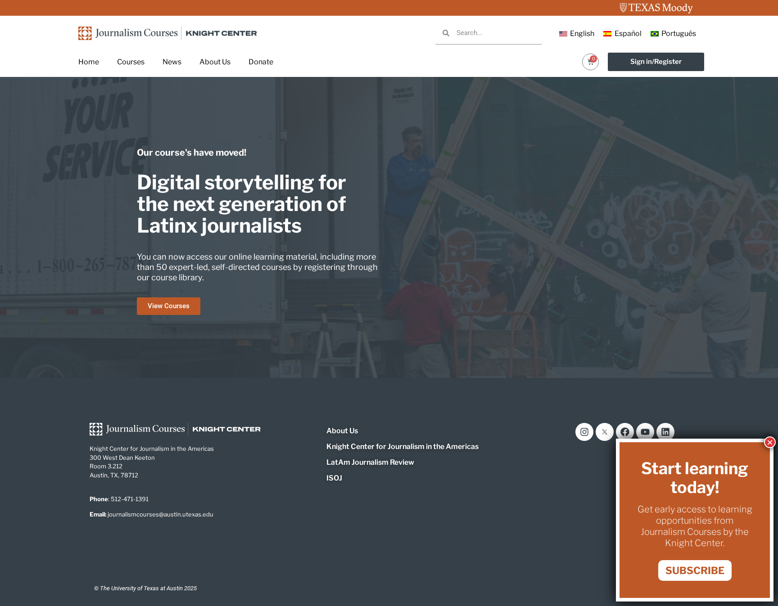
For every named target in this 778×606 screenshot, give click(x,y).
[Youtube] (645, 432)
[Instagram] (584, 432)
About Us (215, 62)
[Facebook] (625, 432)
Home (88, 62)
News (172, 62)
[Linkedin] (665, 432)
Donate (261, 62)
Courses (131, 62)
